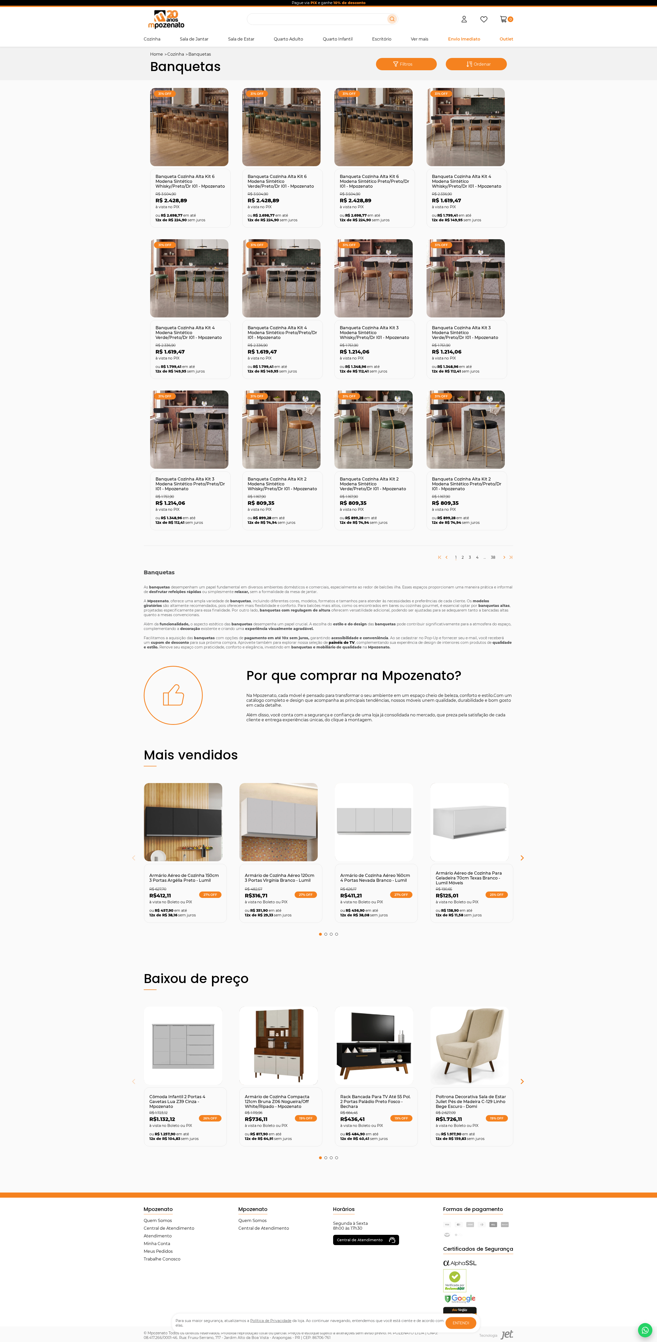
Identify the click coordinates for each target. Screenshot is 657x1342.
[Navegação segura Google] (460, 1302)
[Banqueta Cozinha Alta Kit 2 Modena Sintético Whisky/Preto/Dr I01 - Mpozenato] (282, 429)
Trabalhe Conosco (162, 1259)
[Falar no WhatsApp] (645, 1330)
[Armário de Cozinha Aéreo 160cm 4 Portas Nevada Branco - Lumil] (376, 822)
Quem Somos (158, 1220)
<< (439, 557)
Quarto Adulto (288, 39)
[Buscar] (392, 19)
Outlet (506, 39)
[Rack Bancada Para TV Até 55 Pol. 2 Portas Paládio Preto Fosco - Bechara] (376, 1046)
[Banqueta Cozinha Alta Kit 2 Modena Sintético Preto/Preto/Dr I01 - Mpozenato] (467, 429)
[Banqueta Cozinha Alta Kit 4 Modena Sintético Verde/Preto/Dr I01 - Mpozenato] (190, 278)
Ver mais (419, 39)
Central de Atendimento (169, 1228)
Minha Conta (157, 1243)
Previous (146, 859)
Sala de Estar (241, 39)
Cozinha (152, 39)
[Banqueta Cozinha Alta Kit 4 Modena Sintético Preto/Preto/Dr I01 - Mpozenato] (282, 278)
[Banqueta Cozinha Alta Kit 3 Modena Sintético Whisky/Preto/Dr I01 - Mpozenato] (374, 278)
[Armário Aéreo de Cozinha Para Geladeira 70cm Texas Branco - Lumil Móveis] (471, 822)
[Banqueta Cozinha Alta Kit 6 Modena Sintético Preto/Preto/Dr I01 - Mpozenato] (374, 127)
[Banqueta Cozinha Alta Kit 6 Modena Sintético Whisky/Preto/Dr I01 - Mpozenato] (190, 127)
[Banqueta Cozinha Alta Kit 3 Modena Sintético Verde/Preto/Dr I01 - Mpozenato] (467, 278)
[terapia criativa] (166, 19)
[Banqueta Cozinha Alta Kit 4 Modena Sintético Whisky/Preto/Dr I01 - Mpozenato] (467, 127)
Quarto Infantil (338, 39)
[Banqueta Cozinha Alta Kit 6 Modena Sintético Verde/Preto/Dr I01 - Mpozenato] (282, 127)
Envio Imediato (464, 39)
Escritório (381, 39)
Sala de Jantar (194, 39)
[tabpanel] (185, 853)
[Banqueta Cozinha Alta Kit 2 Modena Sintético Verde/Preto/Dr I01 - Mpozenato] (374, 429)
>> (510, 557)
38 (493, 557)
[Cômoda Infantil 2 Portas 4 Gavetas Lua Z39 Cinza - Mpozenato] (185, 1046)
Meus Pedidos (158, 1251)
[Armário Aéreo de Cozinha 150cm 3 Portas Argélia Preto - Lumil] (185, 822)
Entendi (461, 1323)
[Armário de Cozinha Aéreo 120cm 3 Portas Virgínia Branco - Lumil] (280, 822)
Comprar (180, 157)
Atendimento (158, 1236)
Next (509, 859)
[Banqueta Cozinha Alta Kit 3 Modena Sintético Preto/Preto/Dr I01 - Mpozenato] (190, 429)
